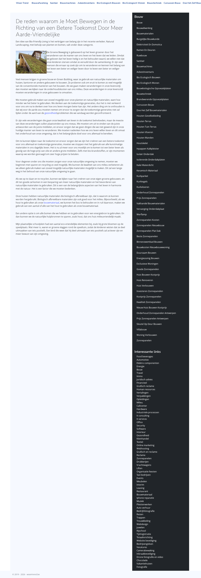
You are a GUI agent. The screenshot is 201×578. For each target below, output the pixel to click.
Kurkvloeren (143, 187)
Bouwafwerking (40, 3)
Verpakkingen (144, 395)
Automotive (143, 359)
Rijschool (141, 530)
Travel (140, 372)
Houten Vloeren (145, 132)
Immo (140, 376)
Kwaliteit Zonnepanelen (149, 302)
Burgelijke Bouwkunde (148, 39)
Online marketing (145, 445)
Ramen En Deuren (146, 50)
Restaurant (142, 491)
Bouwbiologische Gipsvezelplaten (154, 88)
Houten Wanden (145, 137)
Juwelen (141, 527)
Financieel (142, 382)
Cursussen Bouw (172, 3)
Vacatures (142, 547)
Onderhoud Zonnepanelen (150, 192)
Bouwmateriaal (144, 494)
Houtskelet (142, 143)
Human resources (146, 389)
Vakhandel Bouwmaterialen (151, 203)
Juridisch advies (145, 379)
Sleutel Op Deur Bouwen (149, 324)
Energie (140, 366)
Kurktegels (142, 181)
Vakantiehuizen (144, 563)
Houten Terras (144, 121)
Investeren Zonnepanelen (150, 291)
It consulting (143, 415)
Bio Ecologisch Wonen (134, 3)
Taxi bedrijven (144, 474)
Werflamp (142, 214)
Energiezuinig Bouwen (148, 258)
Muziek (140, 501)
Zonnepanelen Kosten (148, 219)
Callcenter (142, 405)
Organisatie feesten (147, 471)
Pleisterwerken (144, 504)
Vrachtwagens (144, 464)
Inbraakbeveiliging (146, 553)
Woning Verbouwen (147, 334)
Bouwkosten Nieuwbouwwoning (153, 247)
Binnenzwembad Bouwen (150, 241)
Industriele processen (148, 412)
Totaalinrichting (145, 537)
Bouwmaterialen (145, 33)
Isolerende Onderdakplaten (151, 159)
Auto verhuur (143, 507)
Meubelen (142, 481)
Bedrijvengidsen (145, 543)
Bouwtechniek (154, 3)
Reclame (141, 455)
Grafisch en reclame (147, 451)
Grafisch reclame (145, 386)
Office (140, 422)
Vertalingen (142, 392)
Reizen (140, 514)
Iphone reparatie (145, 497)
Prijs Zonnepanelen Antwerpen (152, 318)
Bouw (139, 22)
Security (141, 425)
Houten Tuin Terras (146, 126)
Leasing (140, 487)
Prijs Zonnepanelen (147, 197)
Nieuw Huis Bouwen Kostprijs (152, 307)
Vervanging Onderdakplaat (150, 208)
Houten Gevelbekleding (149, 115)
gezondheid (51, 113)
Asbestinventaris (86, 3)
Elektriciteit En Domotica (149, 44)
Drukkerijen (143, 461)
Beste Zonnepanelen (147, 236)
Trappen (141, 517)
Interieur (141, 432)
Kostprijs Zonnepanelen (149, 296)
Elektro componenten (148, 363)
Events (140, 478)
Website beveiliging (146, 540)
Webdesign (142, 524)
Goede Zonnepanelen (148, 269)
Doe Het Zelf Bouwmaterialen (152, 110)
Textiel (140, 441)
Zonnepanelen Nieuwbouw (150, 225)
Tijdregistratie (144, 534)
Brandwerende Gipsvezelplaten (153, 99)
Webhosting (143, 448)
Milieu (140, 402)
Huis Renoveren (145, 280)
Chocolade (142, 560)
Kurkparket (142, 176)
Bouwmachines (67, 3)
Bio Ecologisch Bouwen (108, 3)
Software (141, 428)
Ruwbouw (142, 55)
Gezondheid (143, 435)
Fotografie (142, 566)
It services (142, 418)
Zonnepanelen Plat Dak (149, 230)
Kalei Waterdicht (145, 165)
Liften (139, 468)
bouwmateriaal (51, 202)
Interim (140, 484)
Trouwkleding (143, 520)
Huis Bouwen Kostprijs (148, 274)
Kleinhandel (143, 438)
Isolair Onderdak (145, 154)
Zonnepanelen (144, 340)
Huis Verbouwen (145, 285)
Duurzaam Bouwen (146, 252)
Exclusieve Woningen (147, 263)
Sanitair (54, 3)
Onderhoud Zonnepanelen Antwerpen (156, 313)
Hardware (142, 409)
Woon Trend (22, 3)
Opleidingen (143, 399)
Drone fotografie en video (150, 557)
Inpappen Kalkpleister (148, 148)
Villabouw (142, 329)
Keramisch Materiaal (147, 170)
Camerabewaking (145, 550)
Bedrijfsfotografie (146, 511)
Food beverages (145, 356)
